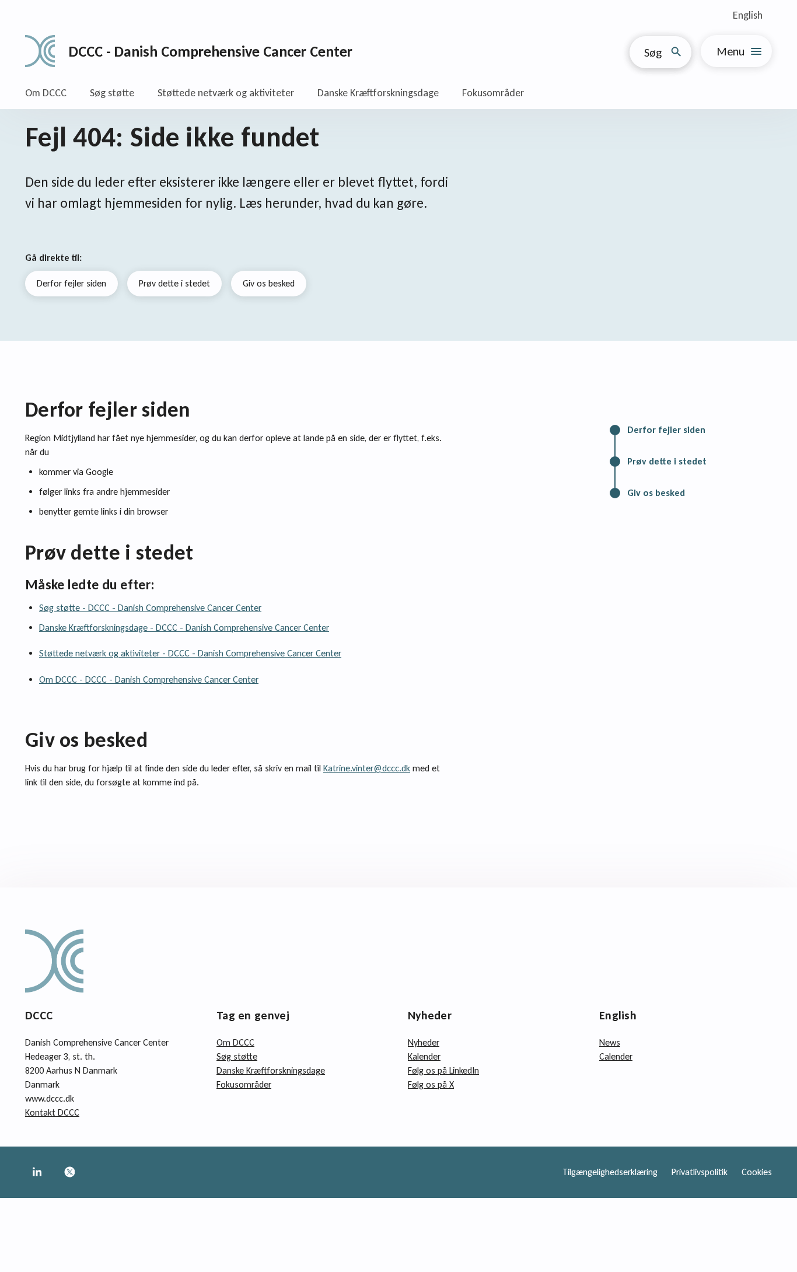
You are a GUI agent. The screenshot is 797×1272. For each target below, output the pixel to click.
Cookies (757, 1171)
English (748, 15)
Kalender (424, 1056)
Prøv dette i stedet (174, 283)
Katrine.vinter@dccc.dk (366, 768)
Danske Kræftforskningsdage (378, 92)
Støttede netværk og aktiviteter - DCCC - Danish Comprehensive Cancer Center (190, 653)
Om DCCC (46, 92)
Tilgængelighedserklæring (610, 1171)
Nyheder (423, 1042)
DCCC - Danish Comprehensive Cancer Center (210, 51)
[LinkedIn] (36, 1172)
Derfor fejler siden (71, 283)
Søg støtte (112, 92)
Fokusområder (493, 92)
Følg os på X (431, 1084)
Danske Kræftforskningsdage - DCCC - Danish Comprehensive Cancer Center (184, 627)
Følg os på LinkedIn (443, 1070)
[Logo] (40, 51)
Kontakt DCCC (52, 1112)
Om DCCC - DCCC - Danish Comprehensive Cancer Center (148, 679)
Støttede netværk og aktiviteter (226, 92)
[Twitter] (69, 1172)
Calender (615, 1056)
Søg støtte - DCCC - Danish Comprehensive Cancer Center (150, 607)
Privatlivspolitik (700, 1171)
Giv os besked (269, 283)
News (609, 1042)
